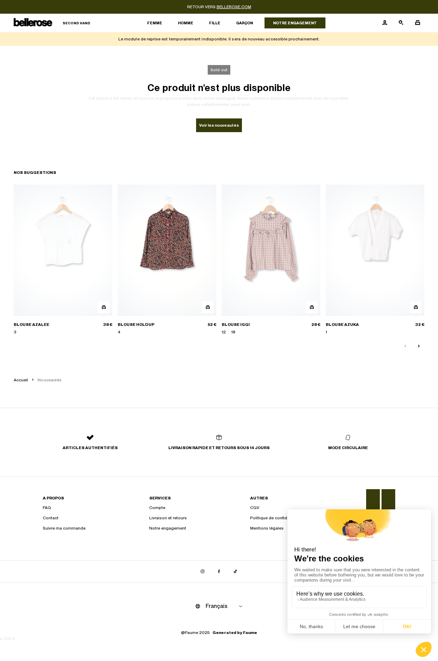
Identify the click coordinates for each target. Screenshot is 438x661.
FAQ (47, 507)
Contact (51, 518)
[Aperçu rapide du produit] (104, 307)
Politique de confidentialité (276, 518)
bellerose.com (234, 6)
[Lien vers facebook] (219, 571)
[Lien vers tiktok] (235, 571)
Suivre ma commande (64, 528)
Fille (214, 23)
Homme (185, 23)
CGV (254, 507)
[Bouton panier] (417, 23)
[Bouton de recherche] (401, 23)
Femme (154, 23)
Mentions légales (267, 528)
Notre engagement (295, 23)
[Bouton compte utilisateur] (384, 23)
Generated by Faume (234, 632)
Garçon (244, 23)
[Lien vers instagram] (202, 571)
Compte (157, 507)
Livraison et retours (168, 518)
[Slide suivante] (418, 346)
